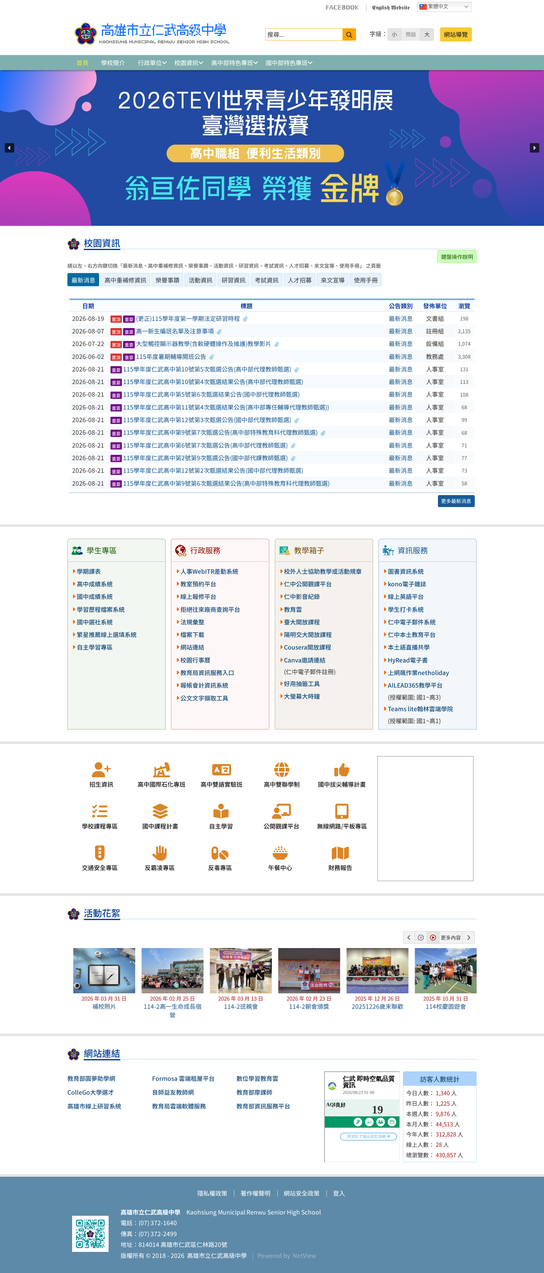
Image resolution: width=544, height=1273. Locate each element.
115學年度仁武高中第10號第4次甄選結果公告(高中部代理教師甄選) (207, 381)
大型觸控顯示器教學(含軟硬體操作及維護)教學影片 (192, 343)
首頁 (82, 62)
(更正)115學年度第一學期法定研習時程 (176, 318)
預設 (410, 34)
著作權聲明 (255, 1193)
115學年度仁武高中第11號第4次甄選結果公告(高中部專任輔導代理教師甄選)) (220, 407)
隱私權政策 (212, 1193)
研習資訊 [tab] (234, 280)
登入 (339, 1193)
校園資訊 (186, 62)
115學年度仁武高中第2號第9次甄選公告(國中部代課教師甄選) (200, 457)
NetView (304, 1255)
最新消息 (401, 318)
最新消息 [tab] (83, 280)
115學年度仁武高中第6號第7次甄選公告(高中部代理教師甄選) (200, 445)
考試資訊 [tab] (267, 280)
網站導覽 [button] (456, 34)
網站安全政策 (302, 1193)
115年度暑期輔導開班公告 (159, 356)
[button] (9, 148)
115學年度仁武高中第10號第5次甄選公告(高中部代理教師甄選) (202, 369)
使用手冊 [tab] (366, 280)
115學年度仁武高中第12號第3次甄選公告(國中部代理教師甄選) (202, 419)
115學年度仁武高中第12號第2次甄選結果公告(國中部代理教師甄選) (207, 470)
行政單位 (150, 62)
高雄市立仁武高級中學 (215, 1255)
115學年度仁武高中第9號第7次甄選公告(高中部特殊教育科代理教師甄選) (215, 432)
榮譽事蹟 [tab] (167, 280)
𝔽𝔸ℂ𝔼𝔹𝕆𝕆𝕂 (342, 7)
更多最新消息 (456, 501)
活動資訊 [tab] (200, 280)
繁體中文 (437, 6)
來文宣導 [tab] (333, 280)
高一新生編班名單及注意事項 (163, 331)
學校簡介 (113, 62)
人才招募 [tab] (300, 280)
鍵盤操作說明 (457, 256)
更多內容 (451, 937)
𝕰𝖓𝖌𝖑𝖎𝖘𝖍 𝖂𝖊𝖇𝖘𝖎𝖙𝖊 (391, 7)
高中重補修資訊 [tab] (125, 280)
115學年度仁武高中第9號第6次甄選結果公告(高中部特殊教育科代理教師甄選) (221, 483)
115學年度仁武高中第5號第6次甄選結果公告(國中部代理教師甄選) (206, 394)
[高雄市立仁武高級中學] (152, 34)
